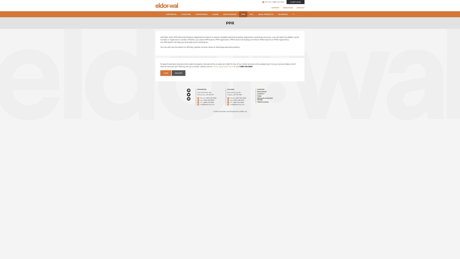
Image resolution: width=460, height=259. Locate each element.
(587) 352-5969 (241, 98)
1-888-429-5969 (278, 2)
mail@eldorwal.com (207, 104)
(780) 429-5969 (211, 98)
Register (178, 73)
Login (165, 73)
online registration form (223, 66)
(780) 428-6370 (208, 100)
